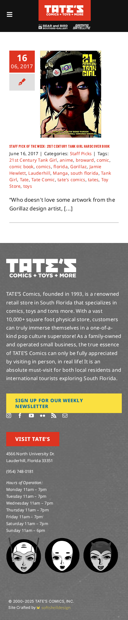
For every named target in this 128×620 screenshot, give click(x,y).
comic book (21, 166)
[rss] (53, 415)
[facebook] (19, 415)
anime (66, 160)
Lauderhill (39, 173)
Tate (24, 179)
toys (27, 186)
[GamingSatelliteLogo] (81, 26)
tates (93, 179)
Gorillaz (78, 166)
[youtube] (31, 415)
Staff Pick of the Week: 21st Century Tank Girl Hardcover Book (59, 146)
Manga (60, 173)
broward (85, 160)
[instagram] (8, 415)
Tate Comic (43, 179)
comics (43, 166)
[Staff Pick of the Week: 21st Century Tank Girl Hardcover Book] (70, 94)
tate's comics (71, 179)
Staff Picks (81, 153)
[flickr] (42, 415)
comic (103, 160)
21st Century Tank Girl (33, 160)
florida (60, 166)
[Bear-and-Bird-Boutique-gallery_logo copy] (53, 26)
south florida (84, 173)
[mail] (64, 415)
